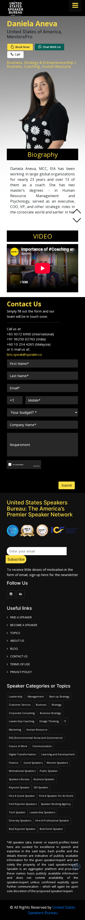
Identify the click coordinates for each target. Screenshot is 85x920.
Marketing (15, 729)
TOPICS (15, 633)
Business (41, 704)
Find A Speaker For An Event (56, 795)
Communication (42, 746)
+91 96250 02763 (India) (26, 339)
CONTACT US (19, 656)
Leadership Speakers (42, 812)
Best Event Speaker (51, 828)
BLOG (14, 648)
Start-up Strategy (59, 696)
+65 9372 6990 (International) (30, 334)
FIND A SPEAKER (21, 617)
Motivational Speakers (22, 770)
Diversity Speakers (20, 820)
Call (17, 54)
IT (65, 721)
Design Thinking (49, 721)
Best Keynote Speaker (22, 828)
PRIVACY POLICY (21, 672)
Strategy (56, 704)
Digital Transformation (22, 754)
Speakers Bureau (19, 779)
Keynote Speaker (19, 787)
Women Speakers (57, 762)
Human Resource (36, 729)
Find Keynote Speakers (23, 804)
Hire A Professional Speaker (52, 820)
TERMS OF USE (20, 664)
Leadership (15, 696)
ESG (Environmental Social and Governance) (35, 737)
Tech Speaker (17, 812)
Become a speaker (23, 625)
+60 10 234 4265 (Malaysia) (29, 344)
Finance (13, 762)
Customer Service (20, 704)
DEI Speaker (41, 787)
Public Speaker (49, 770)
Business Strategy (50, 713)
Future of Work (18, 746)
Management (36, 696)
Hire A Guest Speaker (22, 795)
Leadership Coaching (21, 721)
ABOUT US (17, 641)
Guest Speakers (33, 762)
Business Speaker (44, 779)
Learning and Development (58, 754)
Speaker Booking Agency (56, 804)
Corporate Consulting (22, 713)
